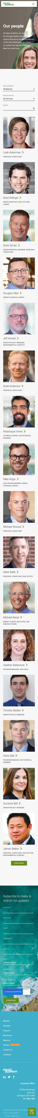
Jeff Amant (9, 338)
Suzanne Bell (10, 803)
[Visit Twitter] (9, 1077)
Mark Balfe (9, 572)
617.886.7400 (29, 1099)
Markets (6, 1021)
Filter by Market (8, 86)
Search (5, 105)
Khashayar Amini (13, 431)
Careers (6, 1045)
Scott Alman (10, 245)
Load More (19, 863)
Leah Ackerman (12, 152)
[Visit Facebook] (14, 1077)
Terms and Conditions (11, 1113)
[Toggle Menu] (33, 4)
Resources (7, 1035)
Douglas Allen (11, 293)
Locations (7, 1055)
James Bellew (11, 848)
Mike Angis (9, 479)
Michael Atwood (12, 526)
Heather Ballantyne (14, 665)
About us (6, 1040)
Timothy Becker (12, 710)
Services (6, 1026)
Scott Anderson (11, 386)
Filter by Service (8, 95)
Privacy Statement (12, 1116)
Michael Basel (11, 617)
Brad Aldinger (10, 197)
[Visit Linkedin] (4, 1077)
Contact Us (7, 1050)
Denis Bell (8, 755)
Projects (6, 1031)
